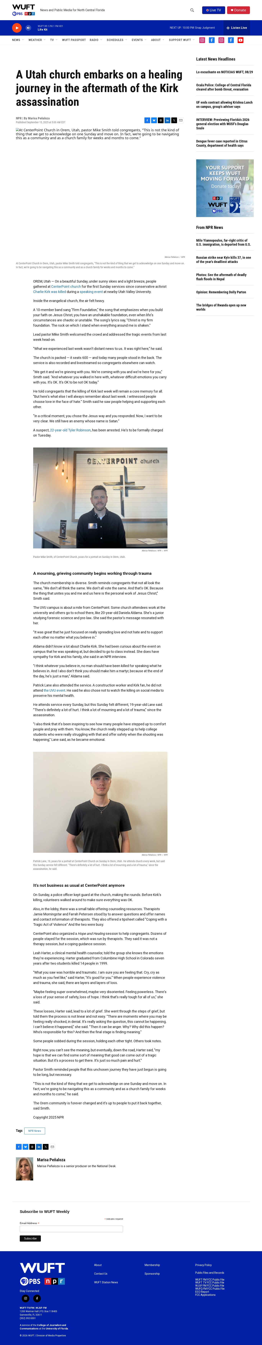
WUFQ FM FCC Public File (210, 1288)
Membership (152, 1265)
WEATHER (35, 40)
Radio (94, 40)
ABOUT (156, 40)
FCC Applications (205, 1294)
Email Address (29, 1223)
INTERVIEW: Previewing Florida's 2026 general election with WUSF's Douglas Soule (222, 124)
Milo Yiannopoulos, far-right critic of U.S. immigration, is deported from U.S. (223, 242)
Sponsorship (152, 1273)
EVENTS (137, 40)
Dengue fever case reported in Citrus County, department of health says (221, 143)
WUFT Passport (74, 40)
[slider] (34, 28)
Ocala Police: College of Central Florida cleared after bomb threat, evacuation (223, 87)
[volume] (28, 28)
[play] (17, 28)
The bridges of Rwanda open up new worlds (221, 307)
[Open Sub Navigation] (23, 40)
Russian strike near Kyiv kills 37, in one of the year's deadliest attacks (223, 259)
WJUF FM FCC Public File (209, 1285)
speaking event (91, 292)
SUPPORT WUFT (180, 40)
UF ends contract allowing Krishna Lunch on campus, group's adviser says (224, 104)
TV (52, 40)
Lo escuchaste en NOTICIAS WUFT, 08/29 (224, 72)
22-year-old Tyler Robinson (70, 430)
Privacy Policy (203, 1265)
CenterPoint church (66, 286)
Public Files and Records (209, 1272)
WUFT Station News (106, 1282)
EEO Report (202, 1291)
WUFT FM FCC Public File (209, 1279)
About (98, 1265)
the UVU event (54, 690)
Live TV (215, 10)
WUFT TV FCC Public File (209, 1282)
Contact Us (100, 1273)
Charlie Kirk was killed (49, 292)
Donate (240, 10)
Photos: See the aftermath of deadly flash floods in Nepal (221, 277)
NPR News (34, 1130)
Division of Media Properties (51, 1335)
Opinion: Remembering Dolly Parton (221, 292)
